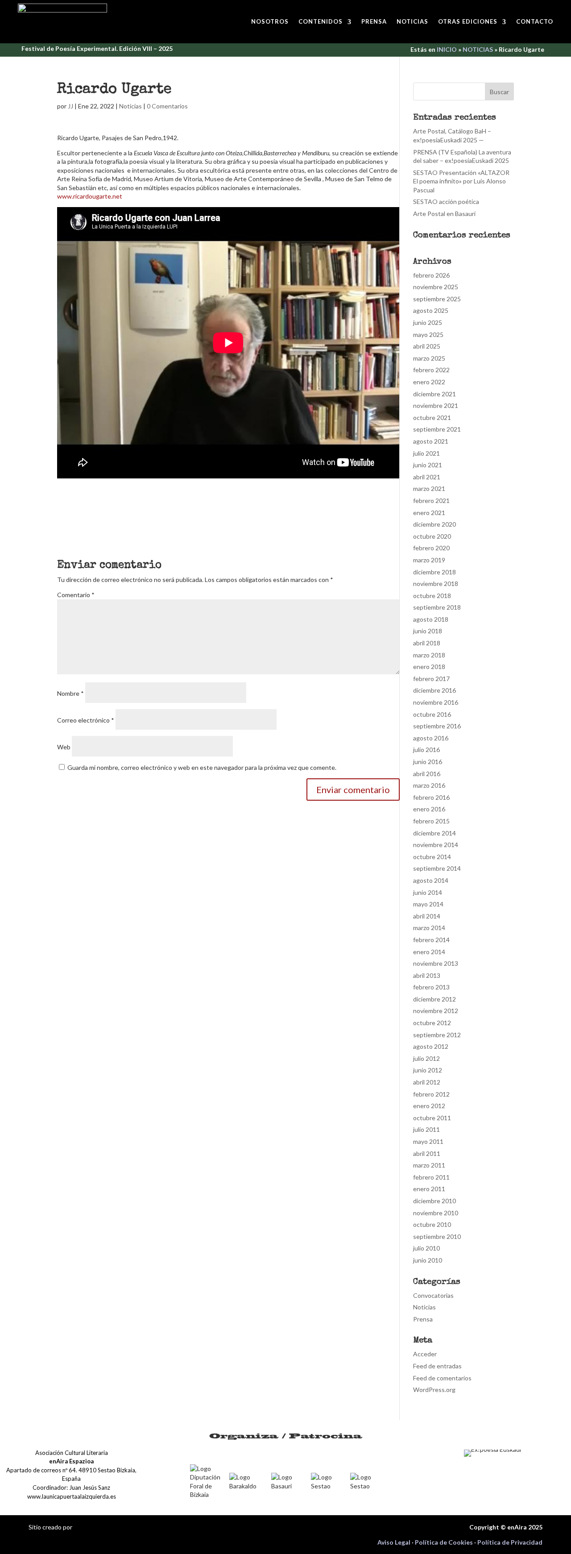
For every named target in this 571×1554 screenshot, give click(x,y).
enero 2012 (429, 1105)
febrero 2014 (431, 939)
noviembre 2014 (435, 844)
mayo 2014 (428, 904)
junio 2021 (427, 465)
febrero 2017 (431, 678)
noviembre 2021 (435, 405)
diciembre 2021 (434, 394)
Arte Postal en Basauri (444, 213)
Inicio (447, 49)
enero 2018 (429, 666)
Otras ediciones (467, 21)
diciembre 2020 (434, 524)
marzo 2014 (429, 927)
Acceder (425, 1354)
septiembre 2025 (437, 299)
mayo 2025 (428, 334)
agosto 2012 (430, 1046)
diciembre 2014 (434, 833)
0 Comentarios (167, 106)
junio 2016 (427, 761)
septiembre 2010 (437, 1236)
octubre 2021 (432, 417)
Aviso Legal (393, 1542)
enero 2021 (429, 512)
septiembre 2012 (437, 1035)
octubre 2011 (432, 1118)
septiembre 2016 (437, 726)
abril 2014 (426, 916)
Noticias (412, 21)
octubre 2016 (432, 714)
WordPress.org (434, 1389)
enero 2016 (429, 809)
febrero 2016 (431, 797)
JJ (70, 106)
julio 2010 (426, 1248)
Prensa (374, 21)
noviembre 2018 (435, 583)
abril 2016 (426, 773)
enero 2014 (429, 952)
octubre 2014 (432, 856)
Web (63, 747)
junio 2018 (427, 631)
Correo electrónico (85, 720)
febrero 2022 (431, 370)
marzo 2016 (429, 785)
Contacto (534, 21)
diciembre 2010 (434, 1201)
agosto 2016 (430, 738)
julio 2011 (426, 1129)
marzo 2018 (429, 655)
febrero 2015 (431, 821)
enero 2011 (429, 1189)
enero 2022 (429, 382)
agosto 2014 (430, 880)
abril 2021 (426, 477)
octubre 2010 (432, 1224)
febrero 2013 (431, 987)
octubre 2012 (432, 1022)
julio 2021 (426, 453)
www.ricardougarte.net (89, 196)
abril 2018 (426, 643)
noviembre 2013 (435, 963)
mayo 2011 (428, 1141)
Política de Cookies (444, 1542)
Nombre (70, 693)
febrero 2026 (431, 275)
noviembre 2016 (435, 702)
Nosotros (270, 21)
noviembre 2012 (435, 1010)
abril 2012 (426, 1082)
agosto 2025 (430, 310)
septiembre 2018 (437, 607)
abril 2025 (426, 346)
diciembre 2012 (434, 999)
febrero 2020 (431, 548)
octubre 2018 (432, 595)
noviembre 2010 (435, 1213)
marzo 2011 (429, 1165)
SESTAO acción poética (446, 201)
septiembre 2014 (437, 868)
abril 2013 (426, 975)
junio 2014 (427, 892)
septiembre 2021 (437, 429)
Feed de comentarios (442, 1378)
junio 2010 (427, 1260)
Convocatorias (433, 1295)
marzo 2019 (429, 560)
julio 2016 (426, 749)
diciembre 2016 (434, 690)
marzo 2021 (429, 488)
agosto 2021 (430, 441)
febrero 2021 (431, 500)
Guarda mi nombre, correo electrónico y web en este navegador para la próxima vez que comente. (201, 767)
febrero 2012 (431, 1094)
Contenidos (320, 21)
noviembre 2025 (435, 287)
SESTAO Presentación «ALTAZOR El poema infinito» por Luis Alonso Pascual (461, 181)
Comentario (76, 594)
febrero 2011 (431, 1177)
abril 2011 (426, 1153)
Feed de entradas (437, 1366)
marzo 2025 (429, 358)
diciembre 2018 (434, 572)
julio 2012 (426, 1058)
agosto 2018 (430, 619)
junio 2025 (427, 322)
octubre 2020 (432, 536)
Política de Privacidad (509, 1542)
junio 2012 (427, 1070)
